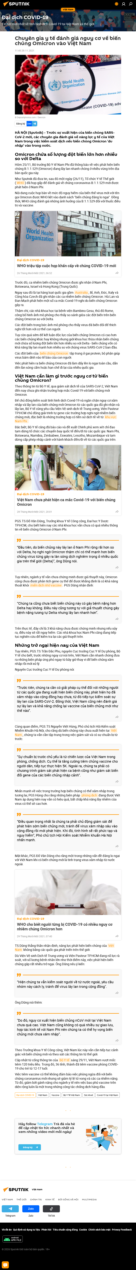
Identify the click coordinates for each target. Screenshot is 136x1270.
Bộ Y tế (65, 1060)
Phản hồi (46, 1229)
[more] (117, 272)
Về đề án (7, 1229)
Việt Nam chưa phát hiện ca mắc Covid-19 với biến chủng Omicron (66, 502)
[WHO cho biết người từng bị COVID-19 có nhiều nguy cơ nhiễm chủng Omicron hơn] (68, 892)
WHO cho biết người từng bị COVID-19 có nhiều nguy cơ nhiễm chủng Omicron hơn (64, 926)
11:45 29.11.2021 (24, 50)
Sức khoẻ (88, 1095)
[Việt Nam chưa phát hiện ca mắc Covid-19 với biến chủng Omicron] (68, 467)
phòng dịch (90, 795)
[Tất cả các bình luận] (5, 1264)
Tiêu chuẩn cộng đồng (65, 1229)
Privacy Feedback (122, 1229)
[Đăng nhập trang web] (123, 3)
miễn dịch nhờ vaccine (46, 585)
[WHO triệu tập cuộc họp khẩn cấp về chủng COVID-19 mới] (68, 233)
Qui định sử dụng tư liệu (26, 1229)
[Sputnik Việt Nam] (17, 6)
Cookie (83, 1229)
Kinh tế (50, 1199)
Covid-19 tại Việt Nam (107, 1095)
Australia (81, 292)
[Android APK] (13, 1239)
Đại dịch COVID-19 (30, 260)
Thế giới (21, 1199)
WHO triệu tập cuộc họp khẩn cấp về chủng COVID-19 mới (66, 265)
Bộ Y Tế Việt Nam (71, 1095)
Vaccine (55, 1095)
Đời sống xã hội (68, 1199)
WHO (20, 183)
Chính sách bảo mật (99, 1229)
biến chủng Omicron (54, 353)
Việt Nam (42, 1095)
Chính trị (36, 1199)
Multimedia (89, 1199)
